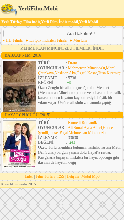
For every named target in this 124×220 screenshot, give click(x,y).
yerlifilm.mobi (16, 184)
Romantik (89, 122)
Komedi (74, 122)
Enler (29, 176)
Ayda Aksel (93, 127)
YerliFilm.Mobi (37, 8)
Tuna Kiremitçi (109, 73)
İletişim (73, 176)
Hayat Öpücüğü (27, 115)
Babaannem (23, 55)
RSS (60, 176)
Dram (72, 63)
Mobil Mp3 (90, 176)
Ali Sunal (75, 127)
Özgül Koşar (87, 73)
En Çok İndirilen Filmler (48, 40)
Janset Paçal (58, 132)
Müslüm (80, 40)
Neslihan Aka (65, 73)
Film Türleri (45, 176)
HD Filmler (15, 40)
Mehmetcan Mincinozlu (86, 68)
